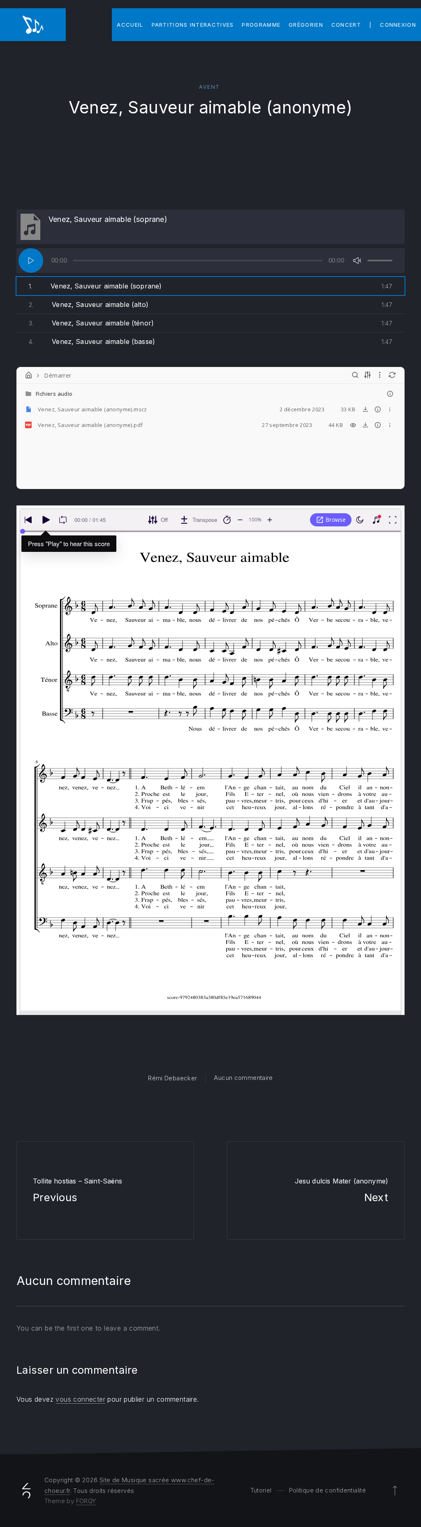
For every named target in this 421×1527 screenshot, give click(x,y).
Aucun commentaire (243, 1078)
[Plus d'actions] (390, 409)
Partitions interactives (193, 24)
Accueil (130, 24)
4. (92, 341)
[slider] (380, 260)
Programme (261, 24)
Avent (209, 86)
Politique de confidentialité (327, 1490)
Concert (346, 24)
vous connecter (80, 1399)
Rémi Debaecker (172, 1078)
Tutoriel (261, 1490)
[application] (210, 260)
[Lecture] (31, 260)
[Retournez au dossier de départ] (29, 375)
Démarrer (57, 375)
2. (88, 304)
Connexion (398, 24)
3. (91, 323)
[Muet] (357, 260)
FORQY (86, 1501)
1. (95, 286)
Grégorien (306, 24)
